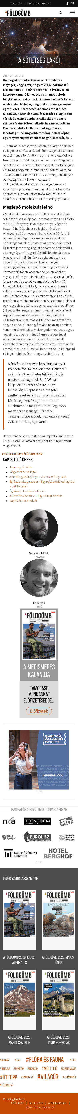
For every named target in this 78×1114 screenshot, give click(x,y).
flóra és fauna (45, 1060)
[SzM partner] (20, 853)
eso (17, 1060)
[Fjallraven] (9, 837)
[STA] (66, 821)
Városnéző (27, 1077)
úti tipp (8, 1078)
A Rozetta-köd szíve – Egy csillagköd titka (35, 496)
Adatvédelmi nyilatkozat (40, 1107)
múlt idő (49, 1069)
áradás (4, 1060)
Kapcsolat (17, 1102)
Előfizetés (15, 3)
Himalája (5, 1069)
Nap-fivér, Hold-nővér (23, 501)
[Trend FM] (37, 821)
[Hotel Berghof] (58, 853)
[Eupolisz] (37, 837)
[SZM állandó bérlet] (39, 760)
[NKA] (9, 821)
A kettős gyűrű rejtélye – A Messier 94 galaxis (37, 477)
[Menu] (72, 13)
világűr (23, 454)
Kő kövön (19, 1069)
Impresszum (36, 1102)
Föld (73, 1060)
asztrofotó (9, 454)
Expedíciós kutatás (39, 3)
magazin (36, 454)
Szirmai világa (68, 1069)
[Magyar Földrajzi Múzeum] (66, 837)
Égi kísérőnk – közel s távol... (27, 491)
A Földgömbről (57, 1102)
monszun (33, 1069)
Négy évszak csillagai (22, 472)
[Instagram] (72, 3)
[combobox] (61, 12)
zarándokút (69, 1077)
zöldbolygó (6, 1085)
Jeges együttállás (20, 467)
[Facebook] (67, 3)
